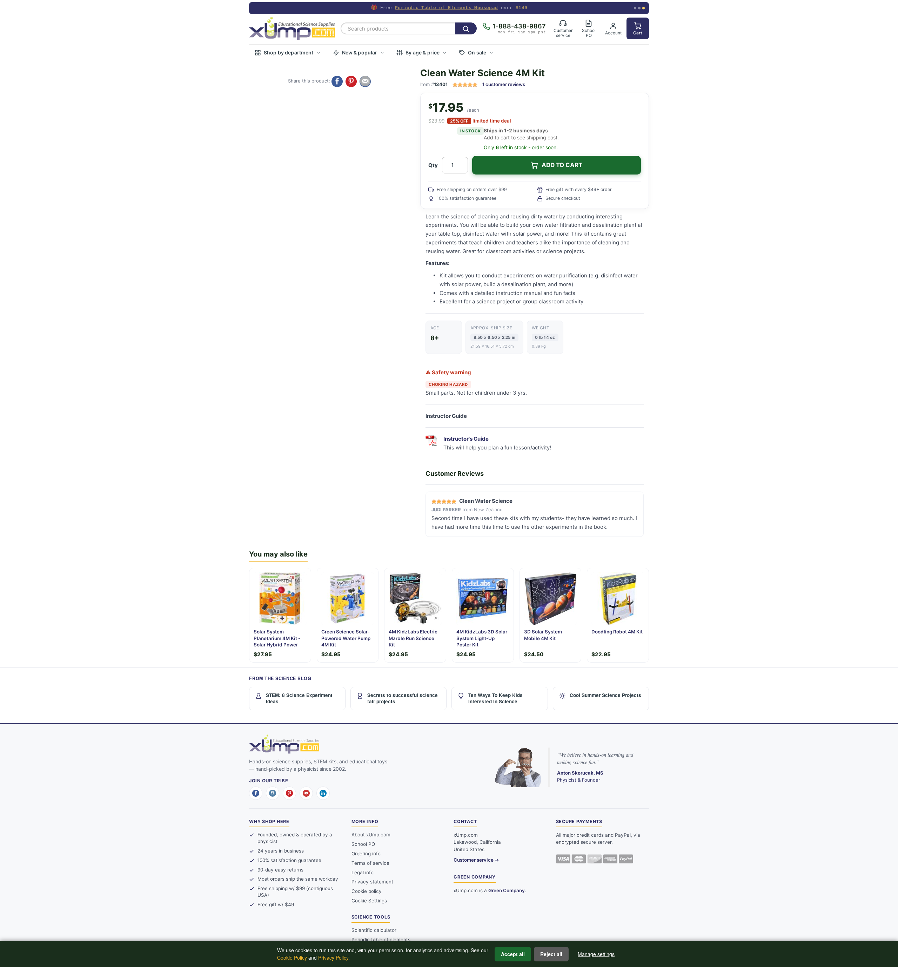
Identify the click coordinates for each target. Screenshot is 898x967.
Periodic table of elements (380, 939)
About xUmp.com (370, 834)
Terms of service (370, 863)
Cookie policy (366, 891)
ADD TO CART (562, 165)
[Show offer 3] (643, 8)
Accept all (513, 954)
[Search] (466, 28)
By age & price (423, 52)
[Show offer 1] (635, 8)
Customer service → (476, 860)
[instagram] (272, 793)
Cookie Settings (369, 900)
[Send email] (365, 81)
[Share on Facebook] (337, 81)
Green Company (506, 890)
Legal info (362, 872)
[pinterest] (289, 793)
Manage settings (596, 954)
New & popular (359, 52)
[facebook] (255, 793)
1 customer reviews (503, 84)
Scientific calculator (373, 930)
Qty (433, 165)
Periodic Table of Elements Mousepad (446, 8)
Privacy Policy (333, 957)
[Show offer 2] (639, 8)
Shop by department (289, 52)
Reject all (551, 954)
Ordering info (366, 853)
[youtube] (306, 793)
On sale (477, 52)
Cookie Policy (292, 957)
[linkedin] (323, 793)
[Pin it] (351, 81)
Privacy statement (372, 881)
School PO (363, 844)
